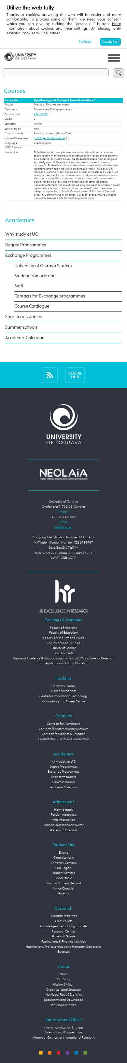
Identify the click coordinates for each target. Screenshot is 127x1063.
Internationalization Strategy (64, 1027)
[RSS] (50, 375)
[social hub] (75, 375)
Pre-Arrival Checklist (63, 830)
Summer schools (21, 327)
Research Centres (64, 931)
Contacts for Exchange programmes (49, 296)
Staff (18, 286)
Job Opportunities (63, 1005)
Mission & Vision (63, 984)
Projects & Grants (63, 936)
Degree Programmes (25, 245)
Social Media (63, 878)
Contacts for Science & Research (63, 734)
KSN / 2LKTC (41, 114)
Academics (19, 220)
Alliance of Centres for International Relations (63, 1037)
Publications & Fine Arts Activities (63, 941)
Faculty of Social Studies (63, 643)
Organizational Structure (63, 989)
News (63, 974)
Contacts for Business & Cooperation (63, 739)
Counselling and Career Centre (63, 701)
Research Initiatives (63, 916)
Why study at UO (21, 234)
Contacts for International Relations (63, 729)
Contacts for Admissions (63, 723)
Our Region (63, 868)
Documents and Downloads (63, 999)
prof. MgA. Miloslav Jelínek (49, 138)
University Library (63, 686)
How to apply (63, 809)
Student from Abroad (35, 276)
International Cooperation (63, 1032)
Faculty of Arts (63, 653)
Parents (63, 893)
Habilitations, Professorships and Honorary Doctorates (63, 946)
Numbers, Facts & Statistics (64, 994)
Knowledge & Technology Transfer (63, 926)
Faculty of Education (63, 632)
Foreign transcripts (64, 814)
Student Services (63, 873)
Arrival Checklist (63, 888)
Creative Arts (63, 921)
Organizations (63, 857)
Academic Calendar (24, 338)
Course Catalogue (31, 306)
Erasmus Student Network (64, 883)
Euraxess (64, 951)
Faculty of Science (63, 648)
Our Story (63, 979)
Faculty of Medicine (63, 627)
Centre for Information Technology (63, 696)
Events (63, 852)
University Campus (63, 862)
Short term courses (23, 316)
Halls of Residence (63, 691)
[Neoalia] (63, 474)
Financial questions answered (63, 825)
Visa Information (63, 819)
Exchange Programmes (28, 255)
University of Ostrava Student (43, 266)
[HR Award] (63, 596)
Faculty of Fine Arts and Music (63, 638)
